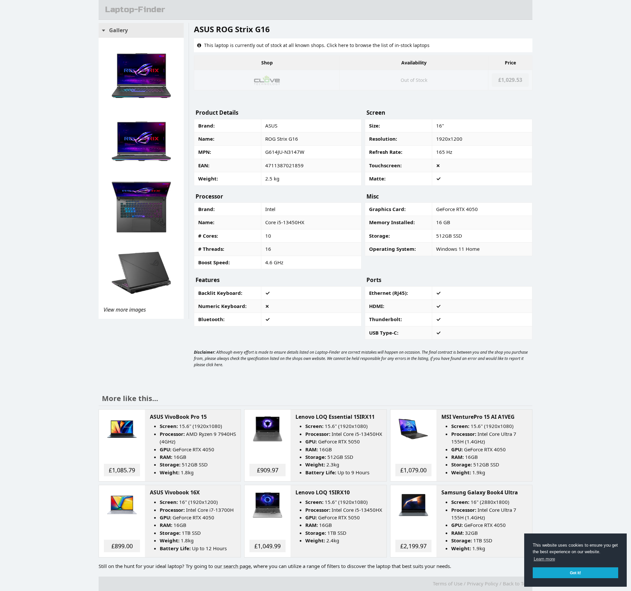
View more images (125, 309)
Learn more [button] (544, 558)
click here (214, 364)
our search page (232, 566)
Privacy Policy (482, 583)
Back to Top (516, 583)
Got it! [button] (575, 573)
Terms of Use (447, 583)
